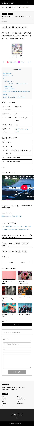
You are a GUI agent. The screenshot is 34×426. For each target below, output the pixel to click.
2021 (4, 13)
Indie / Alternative (21, 399)
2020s (3, 389)
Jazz (3, 401)
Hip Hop (4, 399)
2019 (23, 387)
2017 (15, 387)
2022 (15, 389)
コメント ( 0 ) (17, 324)
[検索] (27, 2)
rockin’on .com (8, 86)
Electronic (19, 396)
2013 (11, 387)
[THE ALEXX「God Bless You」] (24, 262)
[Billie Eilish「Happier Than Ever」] (9, 262)
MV (4, 78)
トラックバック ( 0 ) (17, 327)
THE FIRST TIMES (10, 89)
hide (20, 69)
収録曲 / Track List (8, 76)
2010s (3, 387)
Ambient (4, 396)
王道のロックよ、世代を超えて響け (12, 216)
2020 (7, 389)
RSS (17, 417)
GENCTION (17, 414)
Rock (10, 13)
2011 (7, 387)
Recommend (20, 403)
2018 (19, 387)
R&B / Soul (4, 403)
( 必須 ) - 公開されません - (11, 344)
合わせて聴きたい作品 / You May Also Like (14, 97)
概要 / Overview (7, 73)
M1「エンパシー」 (10, 81)
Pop (18, 401)
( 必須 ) (6, 339)
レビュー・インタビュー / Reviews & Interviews (15, 84)
